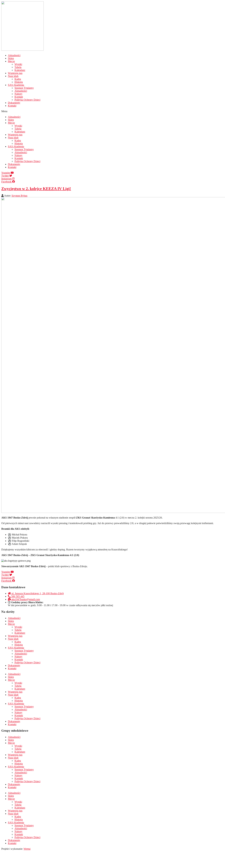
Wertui (27, 848)
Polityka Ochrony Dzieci (27, 99)
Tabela (17, 67)
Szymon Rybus (19, 195)
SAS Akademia (16, 85)
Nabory (18, 93)
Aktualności (14, 55)
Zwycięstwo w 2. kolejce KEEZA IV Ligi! (36, 188)
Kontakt (18, 96)
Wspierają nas (15, 73)
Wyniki (18, 64)
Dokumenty (14, 102)
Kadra (17, 79)
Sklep (11, 58)
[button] (112, 111)
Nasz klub (13, 76)
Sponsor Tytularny (24, 88)
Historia (18, 82)
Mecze (11, 61)
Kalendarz (19, 70)
